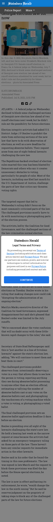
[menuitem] (30, 10)
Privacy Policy (32, 256)
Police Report (13, 10)
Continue (26, 279)
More (29, 10)
